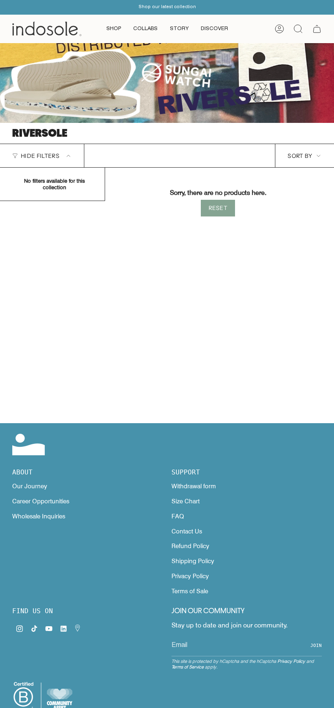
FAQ (177, 516)
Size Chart (185, 501)
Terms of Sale (189, 591)
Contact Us (186, 531)
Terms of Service (187, 667)
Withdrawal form (193, 486)
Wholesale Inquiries (38, 516)
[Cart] (317, 29)
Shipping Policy (192, 561)
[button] (113, 29)
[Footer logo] (28, 444)
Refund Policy (190, 546)
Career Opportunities (40, 501)
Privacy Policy (190, 576)
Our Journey (29, 486)
